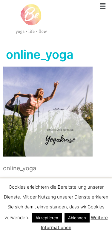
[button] (103, 5)
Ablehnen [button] (77, 217)
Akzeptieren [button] (47, 217)
